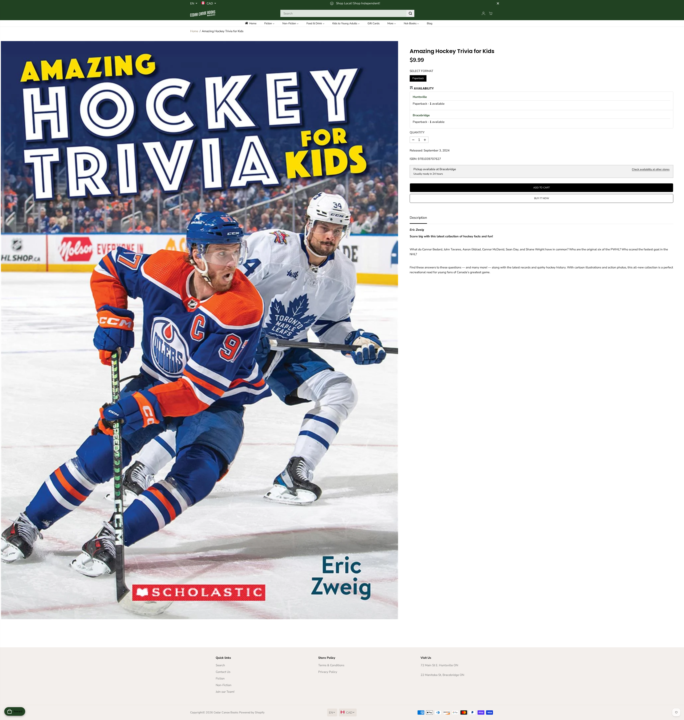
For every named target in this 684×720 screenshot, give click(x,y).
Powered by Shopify (251, 712)
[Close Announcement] (498, 3)
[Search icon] (410, 13)
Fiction (220, 678)
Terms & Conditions (331, 665)
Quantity (417, 132)
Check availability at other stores (651, 169)
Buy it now (541, 198)
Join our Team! (225, 692)
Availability (424, 88)
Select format (421, 71)
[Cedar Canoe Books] (202, 13)
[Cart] (490, 13)
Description (418, 217)
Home (194, 31)
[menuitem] (253, 23)
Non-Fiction (223, 685)
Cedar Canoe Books (226, 712)
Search (220, 665)
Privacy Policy (327, 672)
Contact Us (223, 672)
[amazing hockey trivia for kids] (199, 330)
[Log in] (483, 13)
